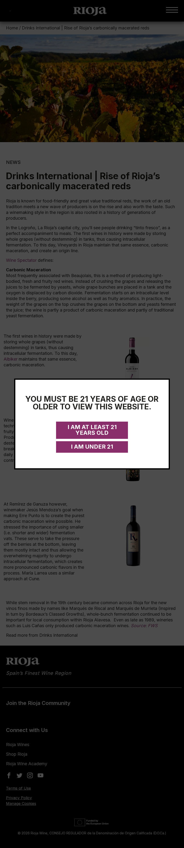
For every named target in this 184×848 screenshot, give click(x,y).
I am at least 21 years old (92, 430)
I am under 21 (92, 446)
